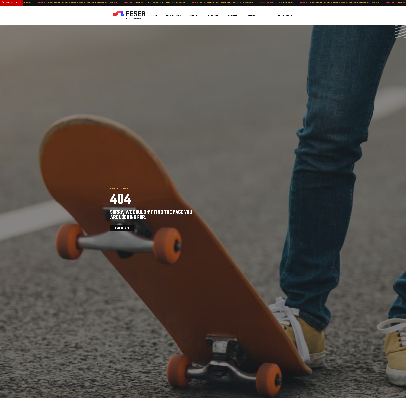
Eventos (194, 16)
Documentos (213, 16)
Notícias (251, 16)
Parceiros (233, 16)
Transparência (173, 16)
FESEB (154, 16)
